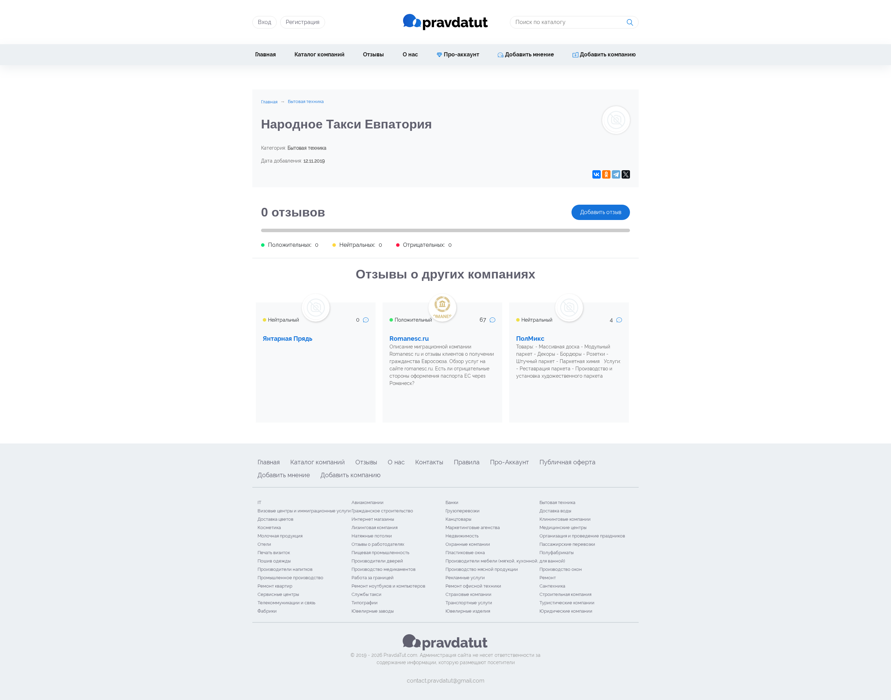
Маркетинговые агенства (473, 527)
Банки (452, 502)
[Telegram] (616, 174)
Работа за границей (373, 577)
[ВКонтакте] (596, 174)
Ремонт (547, 577)
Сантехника (552, 586)
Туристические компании (566, 602)
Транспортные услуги (469, 602)
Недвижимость (462, 535)
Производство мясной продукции (482, 569)
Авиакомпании (368, 502)
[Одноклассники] (606, 174)
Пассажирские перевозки (567, 544)
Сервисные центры (278, 594)
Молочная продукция (280, 535)
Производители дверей (377, 561)
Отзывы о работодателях (378, 544)
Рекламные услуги (465, 577)
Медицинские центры (562, 527)
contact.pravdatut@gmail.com (445, 680)
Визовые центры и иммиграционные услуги (304, 510)
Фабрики (267, 611)
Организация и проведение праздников (582, 535)
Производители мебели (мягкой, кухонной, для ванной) (505, 561)
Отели (264, 544)
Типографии (365, 602)
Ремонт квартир (275, 586)
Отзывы (373, 54)
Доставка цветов (275, 519)
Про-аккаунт (460, 54)
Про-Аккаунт (509, 462)
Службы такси (366, 594)
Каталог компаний (319, 54)
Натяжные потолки (372, 535)
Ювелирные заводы (373, 611)
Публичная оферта (567, 462)
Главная (265, 54)
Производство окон (560, 569)
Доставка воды (555, 510)
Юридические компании (565, 611)
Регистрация (303, 22)
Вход (264, 22)
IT (259, 502)
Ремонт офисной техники (473, 586)
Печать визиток (274, 552)
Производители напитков (285, 569)
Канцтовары (458, 519)
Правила (467, 462)
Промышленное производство (290, 577)
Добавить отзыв (600, 212)
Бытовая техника (557, 502)
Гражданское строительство (382, 510)
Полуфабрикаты (556, 552)
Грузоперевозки (463, 510)
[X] (626, 174)
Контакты (429, 462)
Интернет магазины (373, 519)
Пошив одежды (274, 561)
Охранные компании (468, 544)
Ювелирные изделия (468, 611)
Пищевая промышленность (380, 552)
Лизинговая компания (374, 527)
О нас (410, 54)
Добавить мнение (529, 54)
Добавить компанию (607, 54)
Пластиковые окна (465, 552)
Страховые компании (468, 594)
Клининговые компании (565, 519)
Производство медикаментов (384, 569)
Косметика (269, 527)
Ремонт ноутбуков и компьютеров (388, 586)
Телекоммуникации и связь (286, 602)
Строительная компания (565, 594)
